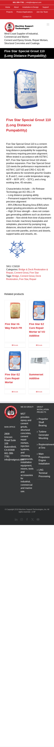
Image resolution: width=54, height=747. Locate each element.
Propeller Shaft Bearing (43, 422)
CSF (33, 512)
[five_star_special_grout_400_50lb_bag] (27, 88)
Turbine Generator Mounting (43, 434)
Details (16, 345)
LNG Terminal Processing (43, 473)
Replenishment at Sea (43, 446)
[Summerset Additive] (39, 361)
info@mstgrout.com (33, 2)
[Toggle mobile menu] (48, 24)
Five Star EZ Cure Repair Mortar (12, 378)
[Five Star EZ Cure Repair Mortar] (14, 361)
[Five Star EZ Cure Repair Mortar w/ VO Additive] (39, 310)
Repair (32, 279)
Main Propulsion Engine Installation (43, 459)
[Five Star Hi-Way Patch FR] (14, 310)
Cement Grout (21, 272)
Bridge (15, 276)
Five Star (34, 272)
